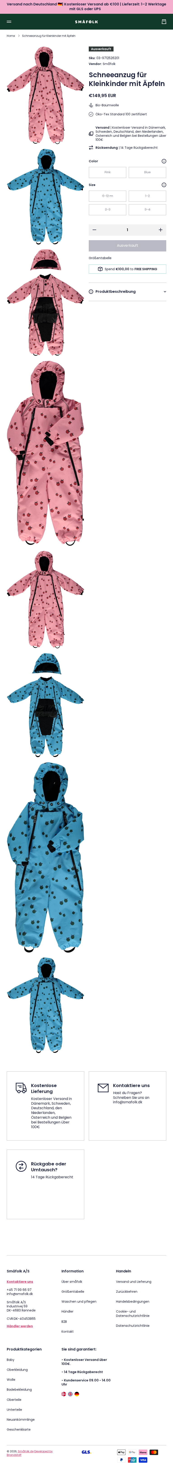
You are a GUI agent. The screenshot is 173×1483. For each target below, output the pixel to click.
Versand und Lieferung (133, 1281)
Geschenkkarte (19, 1429)
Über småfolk (71, 1281)
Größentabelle (72, 1291)
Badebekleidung (19, 1389)
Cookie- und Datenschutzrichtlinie (133, 1313)
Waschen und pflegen (78, 1301)
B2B (64, 1321)
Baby (10, 1359)
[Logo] (86, 21)
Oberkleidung (17, 1369)
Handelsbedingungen (132, 1301)
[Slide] (164, 161)
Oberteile (14, 1399)
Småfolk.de (26, 1451)
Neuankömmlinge (21, 1419)
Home (11, 36)
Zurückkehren (126, 1291)
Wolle (11, 1379)
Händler (67, 1311)
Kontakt (67, 1331)
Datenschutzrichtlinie (133, 1325)
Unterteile (14, 1409)
